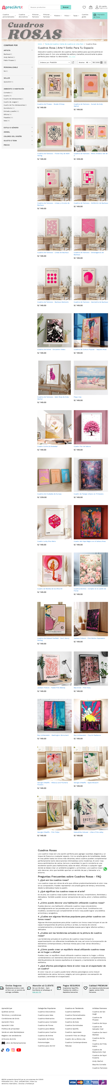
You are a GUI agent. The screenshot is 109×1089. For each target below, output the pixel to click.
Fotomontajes (43, 1042)
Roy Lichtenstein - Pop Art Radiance (87, 735)
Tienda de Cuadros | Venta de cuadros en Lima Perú (64, 44)
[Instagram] (13, 1050)
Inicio (40, 44)
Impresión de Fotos (46, 1039)
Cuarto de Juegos (11, 102)
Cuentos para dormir (46, 1046)
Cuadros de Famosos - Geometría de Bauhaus (91, 302)
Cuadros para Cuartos (47, 1032)
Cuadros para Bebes (46, 1029)
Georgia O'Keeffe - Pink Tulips (48, 832)
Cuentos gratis (85, 16)
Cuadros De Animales (74, 1025)
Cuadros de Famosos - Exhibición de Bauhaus (91, 203)
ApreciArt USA (8, 1025)
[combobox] (44, 7)
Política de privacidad (10, 1029)
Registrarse (103, 8)
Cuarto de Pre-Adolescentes (15, 105)
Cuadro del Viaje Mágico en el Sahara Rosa (90, 541)
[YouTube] (18, 1050)
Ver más (72, 57)
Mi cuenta (103, 6)
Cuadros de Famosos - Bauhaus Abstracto (53, 302)
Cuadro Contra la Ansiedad (47, 446)
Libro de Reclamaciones (16, 1043)
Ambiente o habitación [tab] (14, 89)
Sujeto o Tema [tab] (10, 141)
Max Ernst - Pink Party (82, 688)
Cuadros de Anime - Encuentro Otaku (51, 349)
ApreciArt (8, 82)
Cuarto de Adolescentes (13, 99)
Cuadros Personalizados (75, 1015)
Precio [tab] (7, 145)
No (6, 71)
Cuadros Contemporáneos (76, 1042)
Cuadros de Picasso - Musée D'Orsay (50, 104)
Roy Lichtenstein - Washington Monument (53, 735)
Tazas (75, 16)
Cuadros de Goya (99, 1023)
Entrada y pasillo (11, 111)
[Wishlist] (84, 7)
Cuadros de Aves (72, 1022)
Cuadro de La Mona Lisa (75, 1039)
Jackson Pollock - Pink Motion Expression (89, 638)
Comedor (8, 92)
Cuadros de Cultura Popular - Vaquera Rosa (90, 349)
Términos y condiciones (11, 1015)
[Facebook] (7, 1050)
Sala (7, 120)
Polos (67, 16)
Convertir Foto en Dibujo (75, 1036)
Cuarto (8, 96)
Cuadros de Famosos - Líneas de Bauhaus (53, 252)
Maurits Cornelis (99, 1065)
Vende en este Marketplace (13, 1032)
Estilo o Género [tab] (11, 128)
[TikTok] (2, 1050)
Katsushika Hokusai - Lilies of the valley (88, 832)
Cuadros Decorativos (46, 1012)
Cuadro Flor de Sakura (82, 446)
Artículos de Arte (9, 1039)
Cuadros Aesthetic (72, 1012)
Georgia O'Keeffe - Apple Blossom (86, 782)
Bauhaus (8, 54)
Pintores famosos (35, 16)
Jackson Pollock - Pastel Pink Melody (51, 688)
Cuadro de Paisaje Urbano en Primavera (88, 494)
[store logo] (12, 7)
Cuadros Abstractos (46, 1019)
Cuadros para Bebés (73, 1019)
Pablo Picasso (10, 60)
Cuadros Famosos (99, 1068)
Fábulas (68, 1046)
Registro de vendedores (11, 1036)
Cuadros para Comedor (47, 1022)
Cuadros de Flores (45, 1025)
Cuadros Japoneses (73, 1032)
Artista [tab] (7, 50)
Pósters (57, 16)
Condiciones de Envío (10, 1019)
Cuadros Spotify (72, 1029)
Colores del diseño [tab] (13, 136)
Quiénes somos (8, 1012)
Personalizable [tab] (11, 67)
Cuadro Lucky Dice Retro (46, 541)
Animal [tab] (7, 132)
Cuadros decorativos (23, 16)
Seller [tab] (7, 78)
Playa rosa (77, 397)
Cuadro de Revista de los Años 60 (49, 589)
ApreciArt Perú (8, 1022)
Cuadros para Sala (45, 1015)
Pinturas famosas (46, 16)
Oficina (7, 114)
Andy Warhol (9, 57)
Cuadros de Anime (45, 1036)
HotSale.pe (30, 1083)
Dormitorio (9, 108)
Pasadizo (8, 117)
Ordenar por (44, 62)
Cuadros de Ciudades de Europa (49, 494)
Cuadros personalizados (8, 16)
